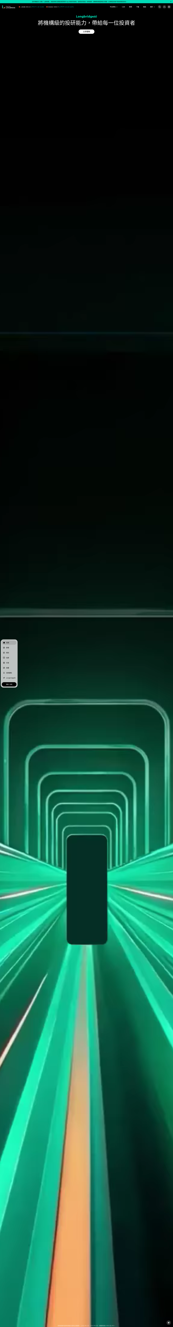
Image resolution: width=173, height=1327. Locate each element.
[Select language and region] (169, 7)
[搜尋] (159, 7)
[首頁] (8, 6)
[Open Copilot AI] (169, 1323)
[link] (33, 7)
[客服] (164, 7)
